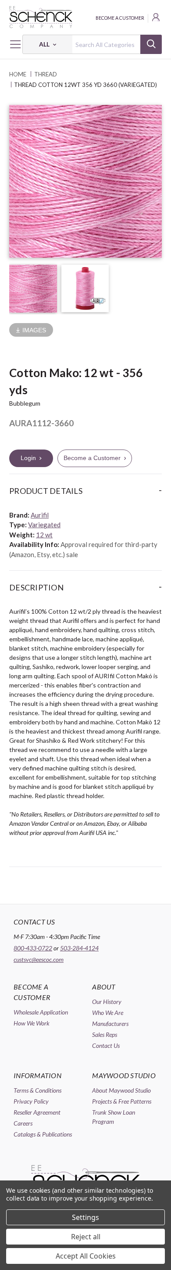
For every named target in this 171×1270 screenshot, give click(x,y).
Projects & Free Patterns (121, 1101)
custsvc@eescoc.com (39, 959)
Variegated (44, 525)
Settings (85, 1217)
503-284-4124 (79, 948)
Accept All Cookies (86, 1256)
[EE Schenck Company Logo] (85, 17)
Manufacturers (110, 1023)
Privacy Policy (31, 1101)
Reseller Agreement (37, 1112)
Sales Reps (104, 1034)
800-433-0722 (33, 948)
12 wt (44, 535)
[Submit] (151, 44)
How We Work (32, 1023)
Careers (23, 1123)
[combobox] (92, 44)
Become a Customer (120, 18)
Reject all (85, 1236)
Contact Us (106, 1045)
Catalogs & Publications (43, 1134)
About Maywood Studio (121, 1090)
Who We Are (107, 1012)
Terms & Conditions (37, 1090)
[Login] (156, 18)
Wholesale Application (41, 1012)
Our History (106, 1001)
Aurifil (40, 515)
